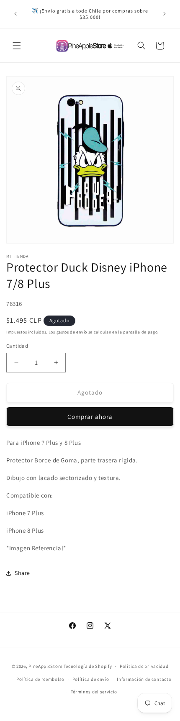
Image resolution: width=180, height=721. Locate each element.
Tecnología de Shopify (88, 666)
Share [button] (22, 573)
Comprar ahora (90, 417)
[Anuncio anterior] (15, 14)
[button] (17, 45)
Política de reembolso (40, 679)
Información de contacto (144, 679)
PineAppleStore (46, 666)
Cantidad (17, 345)
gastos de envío (72, 332)
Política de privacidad (144, 666)
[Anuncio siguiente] (164, 14)
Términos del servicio (94, 692)
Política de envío (90, 679)
